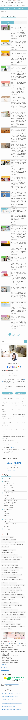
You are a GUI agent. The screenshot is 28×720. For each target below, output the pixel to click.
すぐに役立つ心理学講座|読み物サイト (11, 696)
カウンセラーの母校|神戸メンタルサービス (12, 703)
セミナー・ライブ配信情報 (8, 537)
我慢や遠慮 (18, 605)
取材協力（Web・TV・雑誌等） (9, 539)
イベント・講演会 (7, 521)
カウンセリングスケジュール (10, 523)
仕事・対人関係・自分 (8, 493)
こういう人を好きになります (8, 624)
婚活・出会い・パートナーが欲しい (10, 565)
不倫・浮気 (14, 592)
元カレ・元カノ (6, 592)
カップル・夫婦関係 (8, 485)
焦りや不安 (5, 602)
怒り (22, 614)
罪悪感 (23, 612)
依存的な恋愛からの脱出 (12, 577)
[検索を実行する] (25, 341)
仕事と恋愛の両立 (6, 579)
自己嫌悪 (5, 605)
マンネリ (22, 626)
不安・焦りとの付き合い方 (9, 503)
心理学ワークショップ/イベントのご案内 (11, 699)
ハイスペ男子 (11, 599)
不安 (9, 628)
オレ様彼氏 (13, 597)
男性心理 (19, 590)
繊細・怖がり (14, 626)
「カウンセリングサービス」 (12, 684)
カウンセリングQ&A (6, 562)
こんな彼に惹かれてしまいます (10, 483)
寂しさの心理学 (7, 497)
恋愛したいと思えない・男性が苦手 (9, 609)
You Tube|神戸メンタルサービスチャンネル (12, 709)
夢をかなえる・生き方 (8, 505)
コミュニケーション (6, 585)
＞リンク (12, 447)
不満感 (18, 624)
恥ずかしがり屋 (17, 557)
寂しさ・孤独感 (14, 602)
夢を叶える (5, 570)
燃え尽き (15, 614)
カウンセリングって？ (8, 517)
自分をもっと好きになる (8, 567)
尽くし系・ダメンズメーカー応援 (9, 554)
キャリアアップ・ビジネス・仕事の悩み (10, 612)
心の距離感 (16, 585)
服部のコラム (7, 511)
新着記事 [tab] (7, 22)
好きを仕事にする (14, 570)
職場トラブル (17, 587)
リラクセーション (17, 574)
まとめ (15, 562)
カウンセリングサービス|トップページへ (11, 693)
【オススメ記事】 (7, 529)
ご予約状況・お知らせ (8, 519)
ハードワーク (12, 582)
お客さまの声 (7, 515)
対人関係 (5, 582)
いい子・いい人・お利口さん (8, 590)
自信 (3, 577)
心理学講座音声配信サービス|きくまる (11, 706)
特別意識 (4, 628)
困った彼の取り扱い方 (7, 552)
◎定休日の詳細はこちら (14, 470)
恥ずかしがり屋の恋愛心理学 (10, 489)
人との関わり (7, 495)
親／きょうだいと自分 (7, 587)
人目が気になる (21, 617)
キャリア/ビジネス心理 (8, 507)
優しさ (9, 614)
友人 (22, 585)
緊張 (10, 621)
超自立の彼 (20, 594)
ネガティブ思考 (6, 617)
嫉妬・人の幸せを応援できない (10, 490)
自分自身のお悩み (6, 607)
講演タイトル (5, 546)
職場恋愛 (4, 599)
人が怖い (4, 619)
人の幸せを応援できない (14, 619)
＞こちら (12, 452)
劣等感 (13, 617)
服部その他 (6, 526)
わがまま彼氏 (5, 597)
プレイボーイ (21, 597)
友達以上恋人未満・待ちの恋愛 (9, 594)
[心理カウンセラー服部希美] (14, 2)
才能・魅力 (14, 572)
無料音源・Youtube (19, 542)
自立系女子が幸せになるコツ (8, 550)
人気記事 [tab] (20, 22)
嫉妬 (3, 614)
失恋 (11, 605)
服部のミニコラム (6, 559)
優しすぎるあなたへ (7, 557)
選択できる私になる (6, 574)
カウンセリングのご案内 (7, 542)
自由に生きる (18, 567)
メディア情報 (7, 513)
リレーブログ (5, 544)
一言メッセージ (7, 478)
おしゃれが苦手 (6, 626)
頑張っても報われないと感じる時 (10, 500)
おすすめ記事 (16, 559)
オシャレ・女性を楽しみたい (10, 498)
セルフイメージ (6, 572)
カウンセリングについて (9, 509)
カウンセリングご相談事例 (16, 544)
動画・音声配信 (7, 525)
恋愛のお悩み (6, 481)
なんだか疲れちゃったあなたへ (10, 502)
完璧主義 (4, 621)
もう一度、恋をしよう (17, 579)
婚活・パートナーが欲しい (9, 487)
